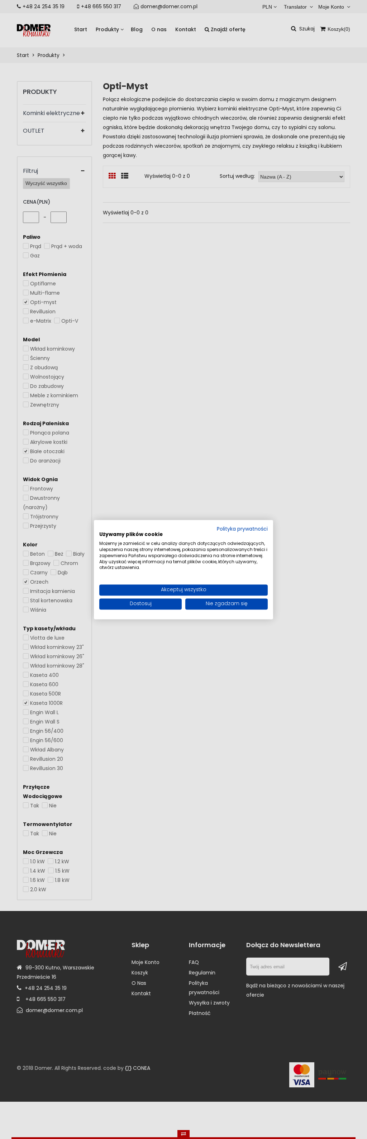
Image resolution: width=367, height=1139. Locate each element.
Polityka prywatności (242, 529)
